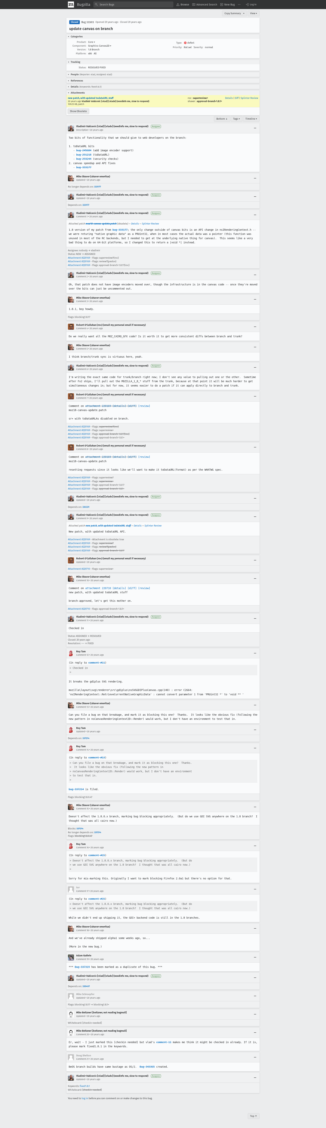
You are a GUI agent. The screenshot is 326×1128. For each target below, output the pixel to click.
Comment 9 (82, 518)
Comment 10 (82, 580)
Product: (81, 42)
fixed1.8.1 (85, 1086)
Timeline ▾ (251, 118)
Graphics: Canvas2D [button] (99, 45)
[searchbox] (133, 5)
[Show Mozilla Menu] (71, 5)
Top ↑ (253, 1116)
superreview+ (200, 98)
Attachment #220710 (79, 568)
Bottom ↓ (222, 118)
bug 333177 (83, 167)
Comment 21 (82, 1059)
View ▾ (253, 13)
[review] (144, 405)
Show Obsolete (78, 111)
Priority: (177, 47)
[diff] (132, 405)
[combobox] (133, 5)
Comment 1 (82, 216)
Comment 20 (82, 1034)
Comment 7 (82, 398)
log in (85, 1098)
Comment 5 (82, 348)
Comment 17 (82, 891)
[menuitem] (183, 5)
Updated (80, 180)
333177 (97, 186)
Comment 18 (82, 930)
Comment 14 (82, 749)
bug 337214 (76, 789)
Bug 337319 (82, 966)
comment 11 (163, 1042)
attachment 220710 (98, 588)
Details (229, 98)
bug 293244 (83, 158)
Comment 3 (82, 301)
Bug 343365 (147, 1066)
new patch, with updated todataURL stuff (90, 98)
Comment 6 (82, 369)
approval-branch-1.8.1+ (209, 101)
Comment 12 (82, 655)
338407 (86, 986)
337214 (85, 738)
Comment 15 (82, 808)
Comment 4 (82, 328)
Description (82, 130)
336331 (85, 507)
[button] (251, 5)
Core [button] (91, 42)
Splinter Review (249, 98)
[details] (119, 405)
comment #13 (96, 757)
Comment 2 (82, 276)
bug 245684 (83, 150)
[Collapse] (255, 128)
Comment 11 (82, 620)
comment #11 (96, 662)
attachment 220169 (98, 405)
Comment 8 (82, 449)
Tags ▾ (236, 118)
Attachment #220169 (79, 257)
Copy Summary (233, 13)
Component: (79, 45)
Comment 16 (82, 847)
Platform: (81, 53)
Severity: (198, 47)
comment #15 (96, 855)
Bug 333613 (87, 22)
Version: (81, 49)
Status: (82, 67)
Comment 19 (82, 959)
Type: (179, 42)
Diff (237, 98)
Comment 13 (82, 707)
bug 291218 (83, 154)
